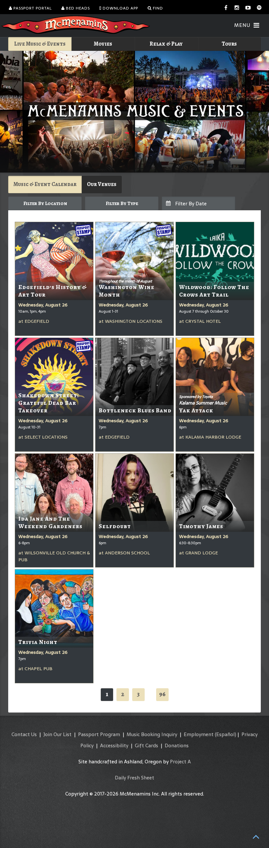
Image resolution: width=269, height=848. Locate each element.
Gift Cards (146, 745)
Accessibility (114, 745)
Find (157, 8)
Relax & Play (166, 44)
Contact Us (24, 734)
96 (162, 694)
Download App (119, 8)
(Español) (225, 734)
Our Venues (101, 184)
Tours (229, 44)
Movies (103, 44)
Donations (177, 745)
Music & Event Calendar (44, 184)
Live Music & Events (40, 44)
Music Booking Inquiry (152, 734)
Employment (199, 734)
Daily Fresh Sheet (134, 778)
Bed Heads (77, 8)
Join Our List (57, 734)
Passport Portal (32, 8)
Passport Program (99, 734)
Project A (180, 761)
